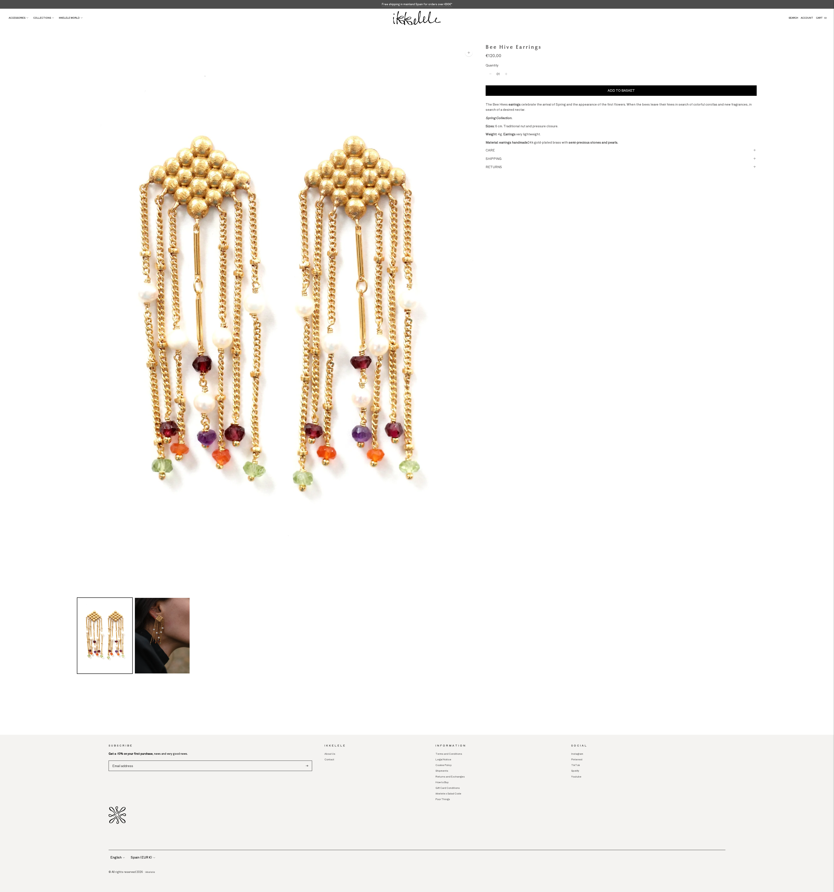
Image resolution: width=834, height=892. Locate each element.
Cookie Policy (443, 765)
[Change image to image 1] (104, 636)
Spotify (575, 770)
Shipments (441, 770)
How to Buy (442, 782)
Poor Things (442, 799)
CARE (490, 150)
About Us (329, 753)
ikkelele (150, 872)
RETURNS (494, 166)
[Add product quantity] (506, 74)
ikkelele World (69, 17)
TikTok (575, 765)
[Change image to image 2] (162, 636)
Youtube (576, 776)
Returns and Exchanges (450, 776)
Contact (329, 759)
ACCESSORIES (17, 17)
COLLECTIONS (42, 17)
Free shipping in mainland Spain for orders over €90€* (417, 4)
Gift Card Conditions (447, 787)
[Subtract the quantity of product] (490, 74)
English (116, 857)
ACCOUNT (807, 17)
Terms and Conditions (448, 753)
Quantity (492, 65)
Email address (122, 761)
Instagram (577, 753)
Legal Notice (443, 759)
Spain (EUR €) (141, 857)
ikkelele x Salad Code (448, 793)
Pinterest (576, 759)
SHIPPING (493, 158)
